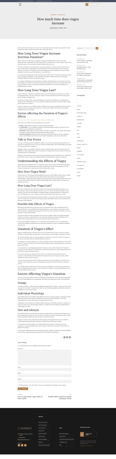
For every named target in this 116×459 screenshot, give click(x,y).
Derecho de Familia (43, 433)
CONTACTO (79, 4)
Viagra (37, 221)
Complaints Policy (63, 442)
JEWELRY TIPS (80, 120)
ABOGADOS (57, 4)
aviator (78, 109)
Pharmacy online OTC (58, 15)
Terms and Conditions (64, 433)
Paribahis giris (80, 141)
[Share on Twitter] (67, 337)
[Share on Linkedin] (70, 337)
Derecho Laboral (42, 427)
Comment (20, 348)
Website (20, 379)
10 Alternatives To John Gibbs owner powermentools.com (85, 81)
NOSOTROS (49, 4)
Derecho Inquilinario (43, 439)
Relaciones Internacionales (44, 445)
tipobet (78, 158)
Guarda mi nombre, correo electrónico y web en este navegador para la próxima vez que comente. (42, 385)
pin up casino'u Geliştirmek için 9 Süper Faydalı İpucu (84, 74)
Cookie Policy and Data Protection (66, 439)
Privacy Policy (62, 436)
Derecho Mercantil (42, 425)
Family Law (79, 116)
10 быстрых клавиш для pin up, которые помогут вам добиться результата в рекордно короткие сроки (84, 87)
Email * (19, 373)
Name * (19, 367)
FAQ (60, 445)
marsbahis (79, 123)
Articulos (79, 106)
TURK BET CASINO (81, 161)
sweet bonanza (80, 154)
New (78, 130)
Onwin (78, 137)
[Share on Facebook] (64, 337)
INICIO (41, 4)
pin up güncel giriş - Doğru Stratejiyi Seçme (84, 67)
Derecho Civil (41, 430)
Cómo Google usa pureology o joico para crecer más (85, 61)
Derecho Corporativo (43, 422)
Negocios (40, 442)
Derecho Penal (42, 436)
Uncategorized (80, 165)
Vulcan (78, 172)
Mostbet (79, 127)
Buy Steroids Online (81, 113)
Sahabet (79, 147)
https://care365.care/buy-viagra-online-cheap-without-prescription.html (36, 120)
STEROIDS (79, 151)
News (78, 133)
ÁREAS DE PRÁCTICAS (68, 4)
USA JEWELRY (80, 168)
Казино (78, 175)
